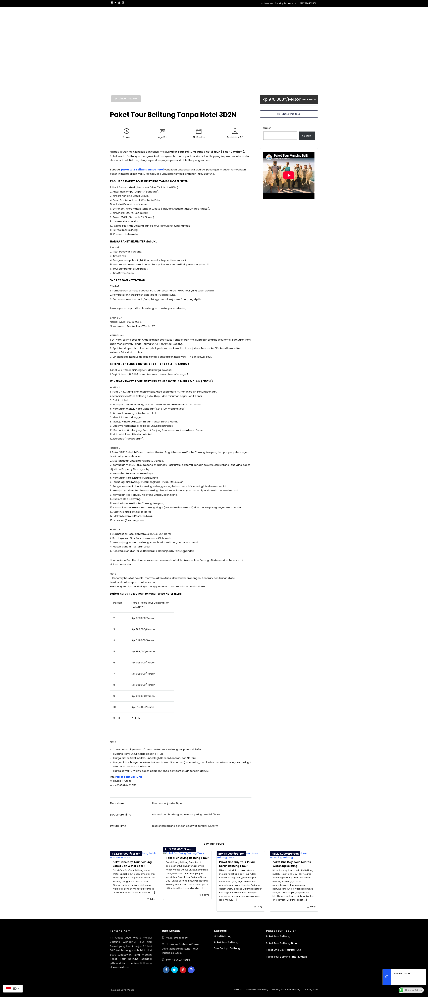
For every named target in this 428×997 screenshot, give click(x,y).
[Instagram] (123, 2)
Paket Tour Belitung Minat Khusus (286, 956)
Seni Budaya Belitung (227, 948)
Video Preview (128, 98)
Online (402, 973)
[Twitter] (174, 969)
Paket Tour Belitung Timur (282, 943)
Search (267, 128)
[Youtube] (119, 2)
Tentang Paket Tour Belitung (286, 989)
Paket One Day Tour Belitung (283, 950)
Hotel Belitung (222, 936)
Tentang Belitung (278, 12)
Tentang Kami (303, 12)
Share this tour (291, 113)
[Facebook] (166, 969)
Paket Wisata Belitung (248, 12)
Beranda (227, 12)
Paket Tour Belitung (226, 942)
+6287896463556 (307, 3)
